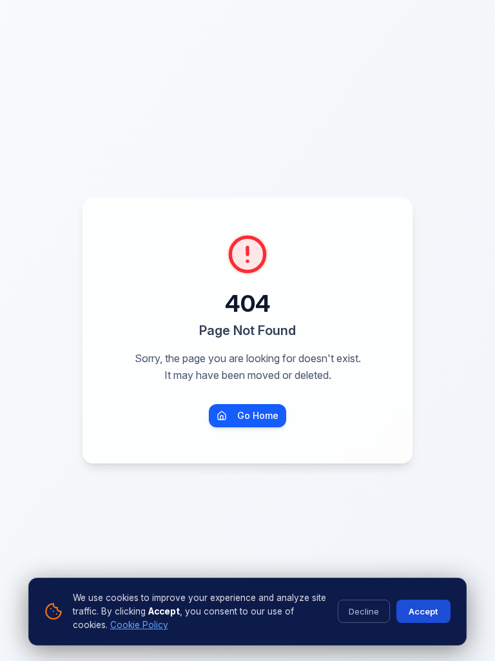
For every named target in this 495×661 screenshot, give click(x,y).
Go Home (257, 415)
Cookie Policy (139, 625)
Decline (364, 611)
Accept (423, 611)
